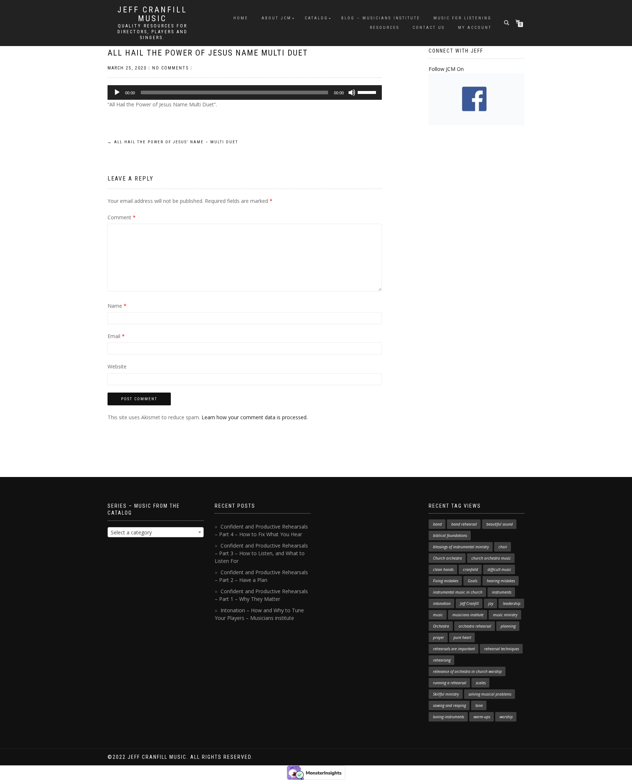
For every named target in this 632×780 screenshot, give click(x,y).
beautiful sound (499, 524)
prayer (438, 637)
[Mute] (352, 92)
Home (240, 18)
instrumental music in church (457, 592)
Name (117, 305)
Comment (122, 217)
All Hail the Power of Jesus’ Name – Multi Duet (173, 142)
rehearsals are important (454, 648)
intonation (442, 603)
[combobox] (156, 532)
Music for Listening (462, 18)
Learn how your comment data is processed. (255, 417)
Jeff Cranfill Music (152, 14)
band (437, 524)
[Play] (117, 92)
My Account (475, 27)
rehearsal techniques (501, 648)
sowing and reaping (449, 705)
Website (117, 366)
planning (508, 626)
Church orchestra (447, 558)
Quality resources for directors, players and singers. (152, 31)
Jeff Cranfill (469, 603)
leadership (511, 603)
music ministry (505, 614)
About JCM (276, 18)
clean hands (443, 569)
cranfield (470, 569)
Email (116, 336)
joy (490, 603)
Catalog (316, 18)
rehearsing (442, 660)
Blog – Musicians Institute (380, 18)
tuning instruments (448, 716)
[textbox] (155, 532)
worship (506, 716)
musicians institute (468, 614)
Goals (472, 580)
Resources (384, 27)
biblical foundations (450, 535)
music (438, 614)
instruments (501, 592)
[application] (245, 92)
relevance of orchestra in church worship (467, 671)
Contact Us (429, 27)
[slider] (368, 91)
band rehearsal (464, 524)
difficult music (499, 569)
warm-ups (482, 716)
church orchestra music (491, 558)
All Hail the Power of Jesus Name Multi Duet (208, 52)
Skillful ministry (446, 694)
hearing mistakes (501, 580)
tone (479, 705)
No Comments (170, 68)
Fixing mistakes (445, 580)
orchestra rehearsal (475, 626)
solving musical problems (490, 694)
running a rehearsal (449, 682)
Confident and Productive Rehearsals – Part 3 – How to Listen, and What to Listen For (261, 553)
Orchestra (441, 626)
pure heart (462, 637)
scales (481, 682)
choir (503, 546)
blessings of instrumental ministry (461, 546)
